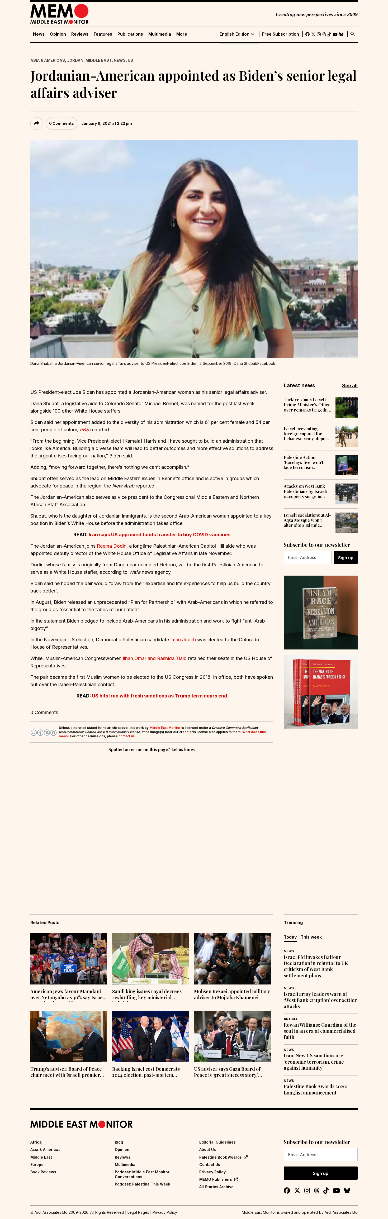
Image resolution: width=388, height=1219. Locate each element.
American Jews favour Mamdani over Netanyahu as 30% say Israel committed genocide (67, 995)
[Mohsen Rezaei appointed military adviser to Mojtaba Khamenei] (232, 958)
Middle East (99, 60)
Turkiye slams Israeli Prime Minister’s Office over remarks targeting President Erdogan (307, 404)
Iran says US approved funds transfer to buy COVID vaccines (159, 534)
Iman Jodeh (183, 639)
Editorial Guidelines (217, 1142)
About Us (207, 1149)
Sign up (345, 557)
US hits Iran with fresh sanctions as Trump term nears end (159, 696)
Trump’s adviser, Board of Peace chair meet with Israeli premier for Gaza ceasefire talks (66, 1072)
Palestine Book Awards (220, 1157)
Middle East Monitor (165, 728)
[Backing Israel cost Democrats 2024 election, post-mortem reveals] (150, 1036)
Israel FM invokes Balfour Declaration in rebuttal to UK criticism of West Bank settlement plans (316, 966)
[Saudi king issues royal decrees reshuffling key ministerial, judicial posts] (150, 958)
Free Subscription (280, 34)
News (39, 34)
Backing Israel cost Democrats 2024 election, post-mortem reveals (146, 1072)
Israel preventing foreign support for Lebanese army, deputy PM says (306, 433)
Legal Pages (138, 1212)
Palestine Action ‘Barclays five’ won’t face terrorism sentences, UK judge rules (304, 462)
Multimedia (159, 34)
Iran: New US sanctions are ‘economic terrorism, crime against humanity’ (314, 1062)
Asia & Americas (47, 60)
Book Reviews (43, 1172)
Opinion (58, 34)
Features (103, 34)
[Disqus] (151, 826)
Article (291, 1019)
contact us (127, 736)
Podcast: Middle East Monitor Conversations (142, 1174)
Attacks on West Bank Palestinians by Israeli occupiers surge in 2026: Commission (305, 491)
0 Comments (61, 123)
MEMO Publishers (215, 1179)
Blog (119, 1142)
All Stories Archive (216, 1186)
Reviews (79, 34)
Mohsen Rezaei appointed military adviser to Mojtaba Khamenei (232, 994)
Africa (36, 1142)
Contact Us (209, 1164)
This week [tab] (311, 937)
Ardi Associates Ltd (341, 1212)
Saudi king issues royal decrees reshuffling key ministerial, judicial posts (147, 995)
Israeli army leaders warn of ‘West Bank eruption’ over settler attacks (320, 1000)
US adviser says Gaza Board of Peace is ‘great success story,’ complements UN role (227, 1072)
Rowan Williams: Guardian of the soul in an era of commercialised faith (320, 1031)
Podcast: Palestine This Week (142, 1184)
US (130, 60)
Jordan (75, 60)
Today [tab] (290, 937)
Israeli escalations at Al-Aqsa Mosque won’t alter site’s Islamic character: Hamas (307, 520)
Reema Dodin (111, 546)
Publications (130, 34)
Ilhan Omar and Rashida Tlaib (155, 658)
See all (350, 385)
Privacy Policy (212, 1172)
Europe (37, 1164)
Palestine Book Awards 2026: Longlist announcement (315, 1089)
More (181, 34)
